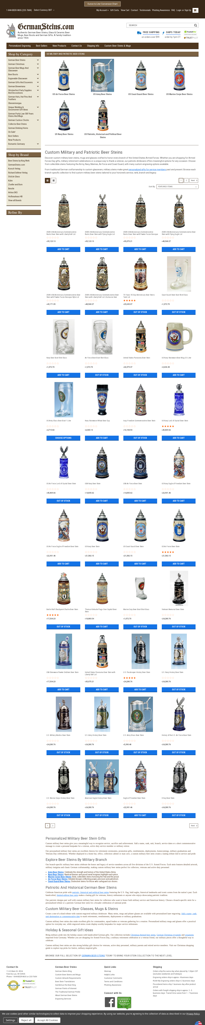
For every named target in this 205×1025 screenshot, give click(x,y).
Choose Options (63, 438)
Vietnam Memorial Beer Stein (173, 609)
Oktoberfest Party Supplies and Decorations (20, 91)
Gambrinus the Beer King (65, 985)
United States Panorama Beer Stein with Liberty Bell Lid (100, 673)
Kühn (10, 180)
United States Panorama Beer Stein (136, 358)
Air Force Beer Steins (57, 879)
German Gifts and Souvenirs (20, 82)
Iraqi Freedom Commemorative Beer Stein (139, 421)
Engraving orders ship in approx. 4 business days (173, 977)
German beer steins (93, 955)
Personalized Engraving (20, 45)
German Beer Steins (16, 60)
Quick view (64, 227)
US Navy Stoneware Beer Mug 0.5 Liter (176, 358)
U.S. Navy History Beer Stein (172, 672)
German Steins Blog (63, 971)
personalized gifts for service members (147, 169)
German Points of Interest (66, 988)
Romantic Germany (16, 144)
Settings (10, 1020)
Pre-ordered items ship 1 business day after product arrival (174, 985)
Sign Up (188, 10)
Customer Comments (113, 978)
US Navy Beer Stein (92, 546)
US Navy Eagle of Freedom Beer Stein (176, 484)
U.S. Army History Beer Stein (96, 735)
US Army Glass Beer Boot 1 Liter (59, 421)
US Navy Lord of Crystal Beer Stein (175, 421)
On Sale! (11, 132)
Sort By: (152, 186)
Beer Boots (13, 74)
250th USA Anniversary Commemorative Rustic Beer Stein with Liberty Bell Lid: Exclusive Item (61, 233)
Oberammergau (14, 103)
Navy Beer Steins (55, 874)
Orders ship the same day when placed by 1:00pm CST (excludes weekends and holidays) (175, 972)
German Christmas (16, 64)
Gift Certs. (114, 10)
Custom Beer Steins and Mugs (68, 975)
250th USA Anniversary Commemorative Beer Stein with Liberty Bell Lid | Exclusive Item (102, 296)
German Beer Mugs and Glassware (18, 69)
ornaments (189, 935)
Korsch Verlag (14, 168)
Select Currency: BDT (43, 10)
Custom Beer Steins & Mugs (117, 45)
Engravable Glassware (17, 78)
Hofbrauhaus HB (15, 196)
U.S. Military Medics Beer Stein (58, 735)
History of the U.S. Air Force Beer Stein (176, 735)
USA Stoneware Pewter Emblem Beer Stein (63, 672)
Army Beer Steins (56, 872)
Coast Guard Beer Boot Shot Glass (175, 295)
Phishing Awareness (161, 10)
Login (178, 10)
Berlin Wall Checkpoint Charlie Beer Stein (62, 609)
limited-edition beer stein (67, 895)
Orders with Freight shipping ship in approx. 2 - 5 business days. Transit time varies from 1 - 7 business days (175, 993)
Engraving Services (63, 999)
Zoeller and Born (15, 184)
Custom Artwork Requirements (68, 978)
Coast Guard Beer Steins (59, 881)
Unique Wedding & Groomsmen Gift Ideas (18, 108)
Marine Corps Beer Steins (59, 877)
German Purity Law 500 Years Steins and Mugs (20, 115)
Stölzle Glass (14, 176)
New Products (59, 45)
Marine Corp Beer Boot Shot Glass (136, 609)
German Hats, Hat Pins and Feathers (20, 98)
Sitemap (107, 971)
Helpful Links (109, 975)
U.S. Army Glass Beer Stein (133, 735)
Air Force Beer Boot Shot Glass (97, 358)
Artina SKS (13, 192)
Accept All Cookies (47, 1020)
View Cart (125, 10)
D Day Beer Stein (168, 798)
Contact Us (76, 45)
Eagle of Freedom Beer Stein (134, 798)
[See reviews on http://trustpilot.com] (124, 1003)
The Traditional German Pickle (67, 992)
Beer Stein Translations (65, 982)
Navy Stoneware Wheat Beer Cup (97, 421)
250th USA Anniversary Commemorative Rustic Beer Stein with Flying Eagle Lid (100, 233)
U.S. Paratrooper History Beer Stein (136, 672)
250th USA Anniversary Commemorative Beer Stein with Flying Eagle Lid (179, 233)
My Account (101, 10)
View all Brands (14, 200)
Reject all (26, 1020)
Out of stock (140, 312)
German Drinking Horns (18, 128)
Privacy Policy (192, 1013)
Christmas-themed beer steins (143, 935)
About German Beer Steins (66, 995)
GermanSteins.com (16, 164)
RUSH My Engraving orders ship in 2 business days (174, 981)
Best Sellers (41, 45)
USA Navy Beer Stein (93, 484)
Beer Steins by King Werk (19, 160)
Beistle (11, 188)
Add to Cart (63, 249)
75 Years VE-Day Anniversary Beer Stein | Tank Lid (139, 296)
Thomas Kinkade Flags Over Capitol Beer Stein (101, 610)
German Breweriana (16, 86)
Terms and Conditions (113, 982)
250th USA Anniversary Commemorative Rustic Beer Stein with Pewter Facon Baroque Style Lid (140, 233)
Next (193, 180)
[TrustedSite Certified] (190, 32)
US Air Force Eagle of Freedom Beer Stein (62, 546)
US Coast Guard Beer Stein (133, 546)
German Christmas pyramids (169, 935)
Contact (134, 10)
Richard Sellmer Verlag (17, 172)
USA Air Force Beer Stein (132, 484)
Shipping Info (93, 45)
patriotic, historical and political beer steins (90, 892)
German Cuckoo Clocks (18, 120)
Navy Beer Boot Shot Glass (57, 358)
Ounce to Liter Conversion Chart (102, 4)
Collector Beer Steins (17, 124)
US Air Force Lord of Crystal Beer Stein (61, 484)
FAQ (173, 10)
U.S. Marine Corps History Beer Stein (61, 798)
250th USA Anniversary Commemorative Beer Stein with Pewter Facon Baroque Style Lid (63, 296)
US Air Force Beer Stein (171, 546)
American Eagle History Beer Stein (98, 798)
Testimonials (145, 10)
